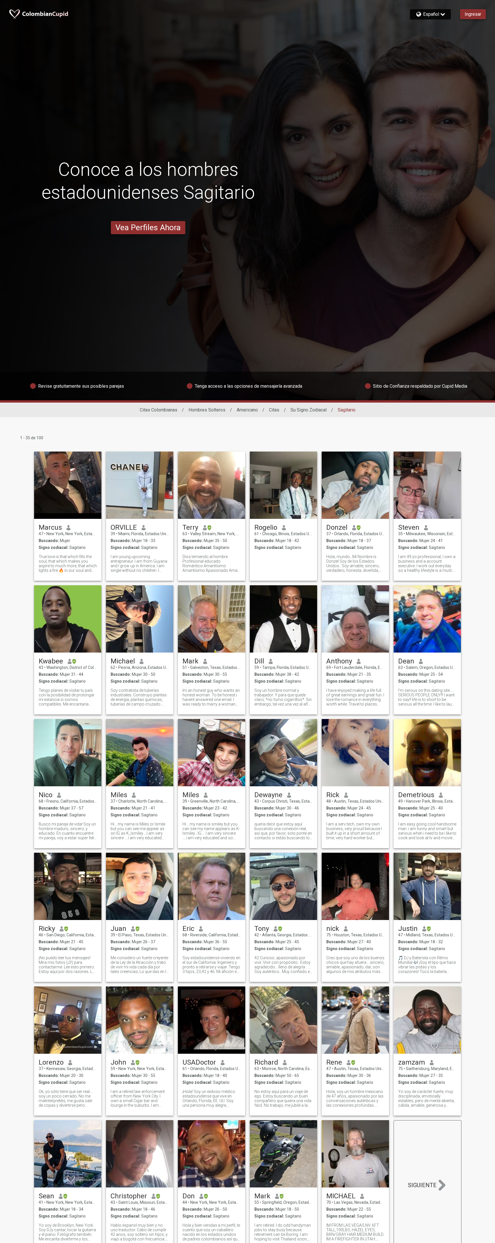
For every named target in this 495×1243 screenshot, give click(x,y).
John (118, 1062)
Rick (332, 795)
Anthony (339, 661)
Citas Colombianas (158, 410)
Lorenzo (51, 1062)
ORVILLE (124, 527)
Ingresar (473, 14)
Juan (118, 929)
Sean (46, 1196)
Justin (408, 929)
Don (188, 1196)
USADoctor (199, 1062)
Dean (406, 661)
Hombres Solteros (206, 410)
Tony (261, 929)
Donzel (336, 527)
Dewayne (268, 795)
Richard (266, 1062)
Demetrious (416, 795)
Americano (247, 410)
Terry (190, 527)
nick (332, 929)
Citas (274, 410)
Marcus (50, 527)
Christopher (129, 1196)
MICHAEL (340, 1196)
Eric (188, 929)
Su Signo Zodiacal (308, 410)
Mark (190, 661)
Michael (123, 661)
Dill (259, 661)
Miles (119, 795)
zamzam (411, 1062)
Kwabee (51, 661)
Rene (334, 1062)
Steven (408, 527)
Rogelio (265, 527)
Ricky (47, 929)
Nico (45, 795)
